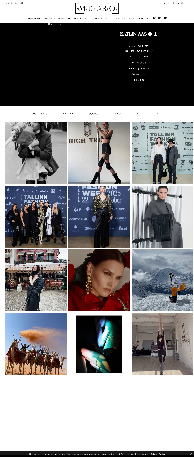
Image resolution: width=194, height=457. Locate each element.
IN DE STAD (121, 18)
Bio (137, 113)
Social (93, 113)
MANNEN (131, 18)
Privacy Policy (158, 454)
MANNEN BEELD (144, 18)
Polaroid (68, 113)
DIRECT (111, 18)
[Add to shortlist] (150, 34)
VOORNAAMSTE (75, 18)
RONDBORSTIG (99, 18)
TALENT (87, 18)
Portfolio (40, 113)
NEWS (157, 113)
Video (117, 113)
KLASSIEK (62, 18)
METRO (37, 18)
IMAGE (30, 18)
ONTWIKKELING (49, 18)
